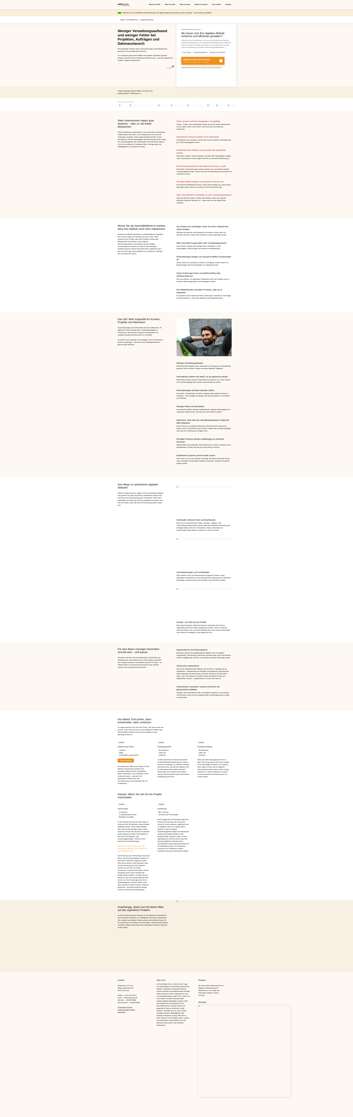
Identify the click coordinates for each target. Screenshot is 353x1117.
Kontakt (229, 4)
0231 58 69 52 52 (131, 995)
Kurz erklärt (217, 4)
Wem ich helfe (171, 4)
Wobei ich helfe (155, 4)
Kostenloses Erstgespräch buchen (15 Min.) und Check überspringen (201, 67)
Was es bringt (186, 4)
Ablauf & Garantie (201, 4)
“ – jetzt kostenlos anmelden (166, 13)
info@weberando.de (130, 998)
